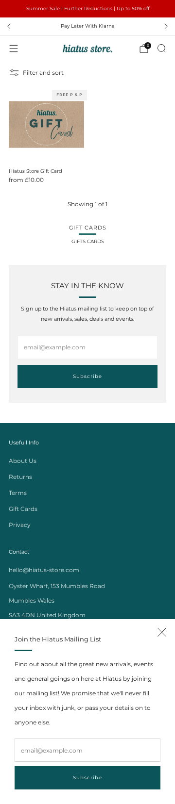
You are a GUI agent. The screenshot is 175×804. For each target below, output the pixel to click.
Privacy (20, 524)
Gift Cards (23, 508)
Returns (20, 476)
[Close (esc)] (162, 632)
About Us (22, 460)
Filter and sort (43, 72)
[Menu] (13, 48)
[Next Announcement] (166, 26)
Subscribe (87, 777)
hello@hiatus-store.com (44, 570)
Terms (18, 492)
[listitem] (87, 8)
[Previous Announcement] (9, 26)
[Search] (161, 48)
